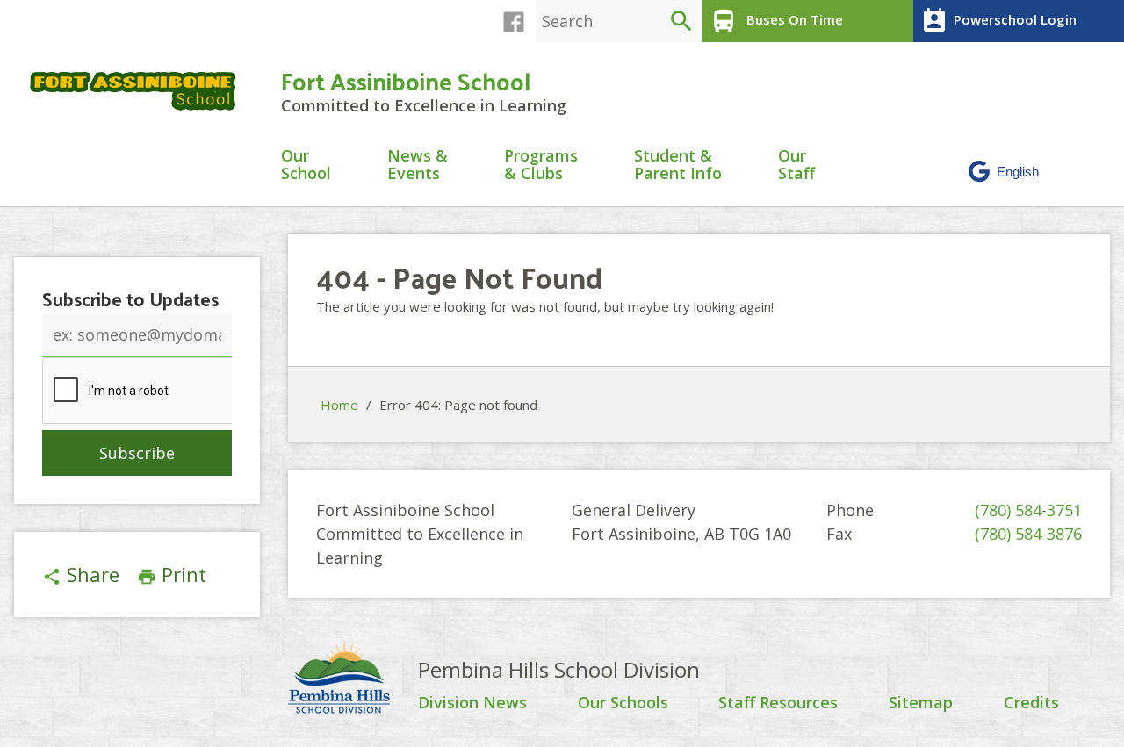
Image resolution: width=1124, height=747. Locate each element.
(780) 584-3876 (1028, 533)
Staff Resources (778, 703)
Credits (1031, 703)
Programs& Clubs (541, 165)
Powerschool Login (998, 21)
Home (339, 404)
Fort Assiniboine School (405, 80)
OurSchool (306, 165)
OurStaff (796, 165)
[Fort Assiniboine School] (140, 90)
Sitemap (921, 703)
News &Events (417, 165)
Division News (472, 703)
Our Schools (623, 703)
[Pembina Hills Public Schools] (353, 679)
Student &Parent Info (678, 165)
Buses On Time (776, 21)
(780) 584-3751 (1028, 510)
